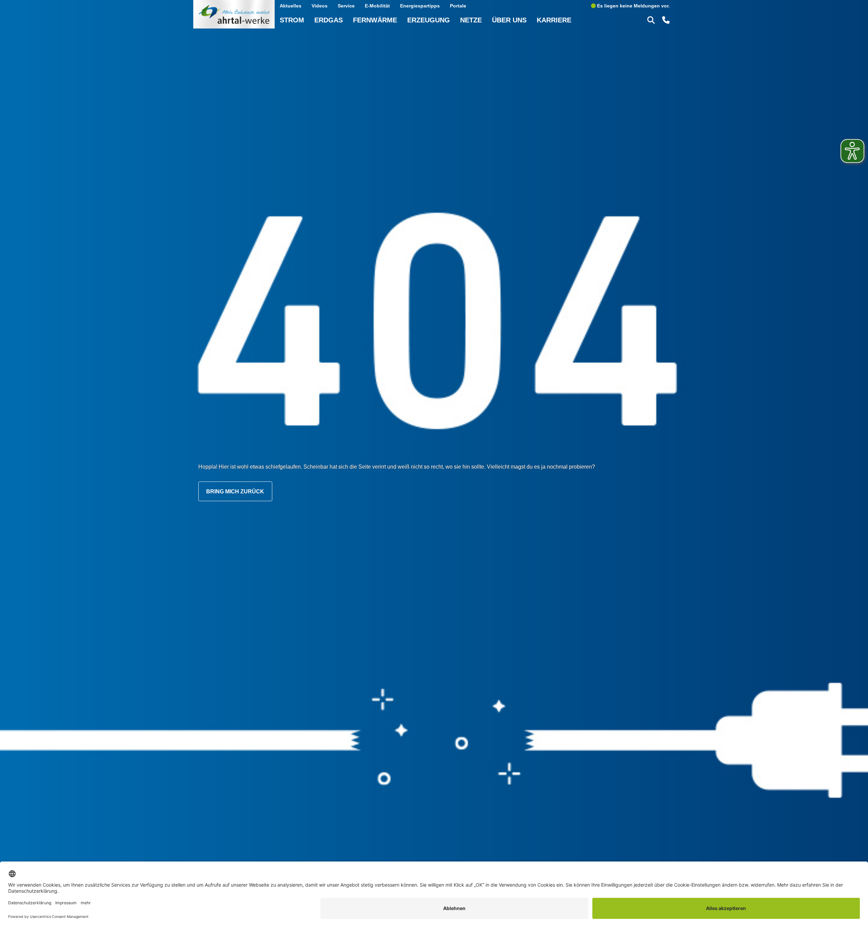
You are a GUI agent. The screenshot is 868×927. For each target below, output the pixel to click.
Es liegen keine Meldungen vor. (633, 5)
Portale (458, 5)
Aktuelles (290, 5)
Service (346, 5)
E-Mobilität (377, 5)
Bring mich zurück (235, 491)
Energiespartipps (420, 5)
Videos (320, 5)
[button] (652, 20)
